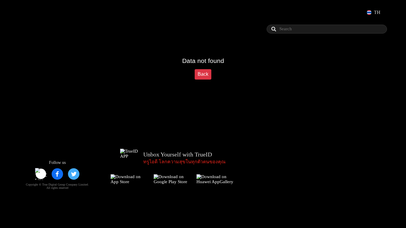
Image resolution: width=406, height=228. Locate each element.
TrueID (37, 12)
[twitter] (74, 174)
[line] (41, 174)
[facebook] (57, 174)
